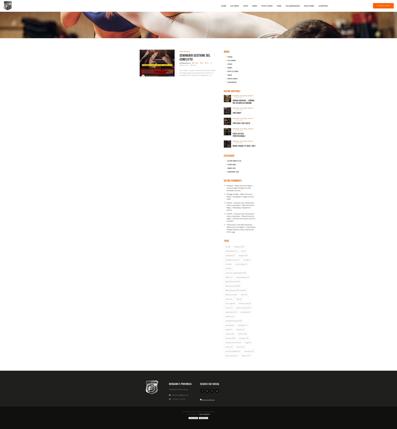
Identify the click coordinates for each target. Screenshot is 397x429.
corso (228, 268)
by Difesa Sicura (185, 63)
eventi (244, 294)
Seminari (187, 51)
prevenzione (231, 312)
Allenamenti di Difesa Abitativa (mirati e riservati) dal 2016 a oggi (241, 229)
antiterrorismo (231, 251)
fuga (239, 299)
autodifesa (230, 255)
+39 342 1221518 (178, 399)
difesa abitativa (242, 277)
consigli (247, 260)
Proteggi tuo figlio (241, 123)
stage (248, 342)
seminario (230, 338)
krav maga (230, 303)
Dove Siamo (232, 78)
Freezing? (237, 113)
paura (228, 308)
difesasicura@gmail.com (180, 395)
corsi (228, 264)
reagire (228, 329)
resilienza (229, 334)
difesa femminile (232, 281)
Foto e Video (232, 71)
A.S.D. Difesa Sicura (189, 412)
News (229, 67)
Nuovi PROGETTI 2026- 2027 (244, 146)
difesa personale (232, 286)
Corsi (181, 51)
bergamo (243, 255)
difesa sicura (231, 294)
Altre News (236, 96)
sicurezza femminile (233, 342)
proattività (245, 312)
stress (229, 347)
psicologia (243, 325)
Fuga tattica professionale (239, 134)
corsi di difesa (242, 264)
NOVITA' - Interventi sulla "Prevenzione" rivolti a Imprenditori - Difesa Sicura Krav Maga (240, 205)
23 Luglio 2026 (238, 143)
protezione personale (233, 321)
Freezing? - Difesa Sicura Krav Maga (239, 185)
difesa (229, 277)
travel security (231, 355)
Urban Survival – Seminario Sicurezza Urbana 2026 (244, 103)
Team (229, 75)
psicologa (229, 325)
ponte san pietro (243, 308)
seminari (242, 334)
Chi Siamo (231, 60)
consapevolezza (232, 260)
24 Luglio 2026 (238, 110)
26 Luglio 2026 (238, 97)
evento (228, 299)
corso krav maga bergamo (235, 273)
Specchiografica (204, 414)
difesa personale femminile (235, 290)
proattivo (229, 316)
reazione (240, 329)
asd (243, 251)
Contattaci (232, 82)
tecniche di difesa (232, 351)
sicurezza (243, 338)
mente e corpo (245, 303)
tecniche (241, 347)
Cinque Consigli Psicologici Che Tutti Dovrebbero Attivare (239, 189)
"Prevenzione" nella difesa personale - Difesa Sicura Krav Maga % (240, 226)
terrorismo (249, 351)
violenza (245, 355)
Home (229, 57)
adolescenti (239, 247)
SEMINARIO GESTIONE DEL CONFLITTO (195, 57)
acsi (227, 247)
